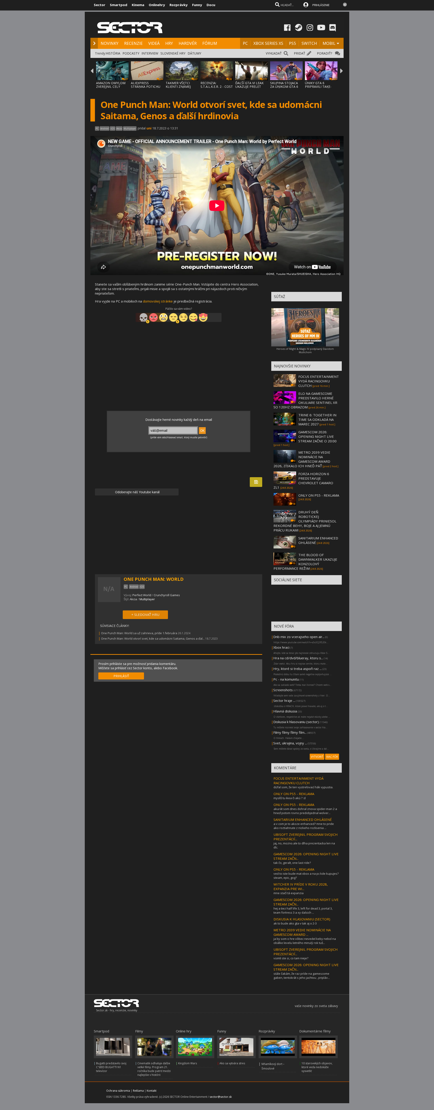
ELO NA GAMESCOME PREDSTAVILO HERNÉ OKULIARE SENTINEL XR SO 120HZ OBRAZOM (305, 400)
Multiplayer (147, 599)
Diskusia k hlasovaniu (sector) (296, 721)
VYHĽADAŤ (274, 53)
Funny (197, 4)
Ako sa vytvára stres (232, 1063)
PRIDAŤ (299, 53)
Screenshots (283, 690)
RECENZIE (133, 43)
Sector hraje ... (284, 700)
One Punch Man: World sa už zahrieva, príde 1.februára (139, 633)
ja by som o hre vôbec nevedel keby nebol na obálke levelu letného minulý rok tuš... (305, 941)
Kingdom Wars (187, 1063)
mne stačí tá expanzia (289, 893)
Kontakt (151, 1091)
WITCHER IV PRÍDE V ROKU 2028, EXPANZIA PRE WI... (301, 886)
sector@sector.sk (221, 1097)
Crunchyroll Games (167, 595)
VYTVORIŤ (317, 757)
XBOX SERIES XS (268, 43)
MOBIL (329, 43)
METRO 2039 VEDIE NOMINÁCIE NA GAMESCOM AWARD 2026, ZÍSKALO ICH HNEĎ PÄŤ (302, 459)
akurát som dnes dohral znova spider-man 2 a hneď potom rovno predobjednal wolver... (305, 811)
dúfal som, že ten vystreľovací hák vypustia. (303, 787)
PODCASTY (131, 53)
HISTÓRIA (113, 53)
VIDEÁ (154, 43)
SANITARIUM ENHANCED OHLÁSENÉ (303, 819)
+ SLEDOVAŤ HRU (145, 614)
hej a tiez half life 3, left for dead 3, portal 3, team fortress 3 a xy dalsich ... (303, 910)
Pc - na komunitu (286, 679)
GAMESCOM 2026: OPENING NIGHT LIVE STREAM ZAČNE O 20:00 (317, 436)
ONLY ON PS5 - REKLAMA (318, 495)
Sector (99, 4)
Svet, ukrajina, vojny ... (290, 743)
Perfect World (141, 595)
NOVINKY (109, 43)
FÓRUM (209, 43)
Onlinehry (157, 4)
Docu (211, 4)
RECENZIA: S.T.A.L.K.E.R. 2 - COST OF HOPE (216, 86)
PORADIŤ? (324, 53)
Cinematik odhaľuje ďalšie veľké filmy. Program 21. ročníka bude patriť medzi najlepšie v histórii (154, 1069)
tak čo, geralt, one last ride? (292, 863)
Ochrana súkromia (118, 1091)
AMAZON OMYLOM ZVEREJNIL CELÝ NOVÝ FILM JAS (110, 86)
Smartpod (118, 4)
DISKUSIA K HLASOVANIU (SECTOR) (302, 919)
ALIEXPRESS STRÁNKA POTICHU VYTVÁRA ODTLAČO (146, 86)
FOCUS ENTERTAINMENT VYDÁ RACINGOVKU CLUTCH (318, 381)
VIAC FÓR (332, 757)
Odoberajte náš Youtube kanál (137, 492)
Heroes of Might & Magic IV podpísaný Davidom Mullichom (305, 350)
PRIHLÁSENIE (321, 5)
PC (245, 43)
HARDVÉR (188, 43)
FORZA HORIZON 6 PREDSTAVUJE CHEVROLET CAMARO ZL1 (303, 481)
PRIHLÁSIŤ (121, 676)
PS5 (292, 43)
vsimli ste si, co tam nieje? (291, 958)
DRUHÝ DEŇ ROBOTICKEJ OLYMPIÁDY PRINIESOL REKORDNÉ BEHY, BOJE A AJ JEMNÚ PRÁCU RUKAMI (305, 521)
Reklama (138, 1091)
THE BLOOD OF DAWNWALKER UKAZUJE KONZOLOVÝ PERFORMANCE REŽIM (305, 562)
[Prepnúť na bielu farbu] (345, 4)
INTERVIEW (150, 53)
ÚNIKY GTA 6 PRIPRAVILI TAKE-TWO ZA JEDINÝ (318, 86)
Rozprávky (179, 4)
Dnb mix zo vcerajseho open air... (298, 636)
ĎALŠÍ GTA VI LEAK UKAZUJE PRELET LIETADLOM (249, 86)
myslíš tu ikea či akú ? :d (290, 798)
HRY (169, 43)
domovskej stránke (158, 301)
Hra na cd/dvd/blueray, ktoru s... (298, 658)
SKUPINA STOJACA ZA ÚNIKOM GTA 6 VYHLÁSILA (284, 86)
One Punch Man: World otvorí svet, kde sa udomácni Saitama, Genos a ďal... (153, 638)
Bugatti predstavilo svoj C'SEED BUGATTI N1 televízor (111, 1067)
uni (148, 128)
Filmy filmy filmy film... (290, 732)
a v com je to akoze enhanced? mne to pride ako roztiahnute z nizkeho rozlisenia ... (304, 826)
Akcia (133, 599)
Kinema (138, 4)
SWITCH (309, 43)
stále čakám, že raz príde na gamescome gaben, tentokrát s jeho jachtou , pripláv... (302, 976)
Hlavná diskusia (285, 711)
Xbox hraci (281, 647)
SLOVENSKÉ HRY (172, 53)
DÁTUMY (194, 53)
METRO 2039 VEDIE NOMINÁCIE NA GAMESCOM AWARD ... (302, 932)
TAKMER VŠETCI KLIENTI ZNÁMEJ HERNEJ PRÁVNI (178, 86)
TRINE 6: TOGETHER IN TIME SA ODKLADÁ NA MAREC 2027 (317, 419)
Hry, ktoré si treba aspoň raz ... (297, 668)
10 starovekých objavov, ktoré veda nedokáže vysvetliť (317, 1067)
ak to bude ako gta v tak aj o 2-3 (295, 923)
